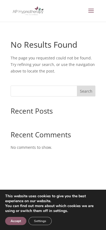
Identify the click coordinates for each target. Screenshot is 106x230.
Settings (40, 221)
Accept (16, 221)
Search (86, 91)
